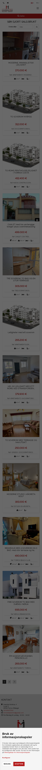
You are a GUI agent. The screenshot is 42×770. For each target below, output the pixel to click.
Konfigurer (6, 758)
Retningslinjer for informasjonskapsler (17, 752)
